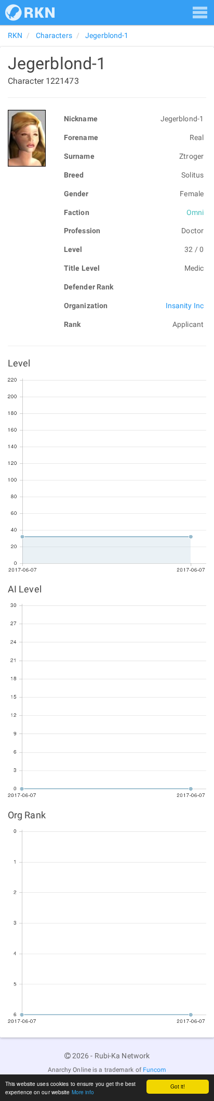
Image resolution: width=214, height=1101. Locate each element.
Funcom (155, 1069)
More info (83, 1092)
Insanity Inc (185, 305)
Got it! (177, 1086)
